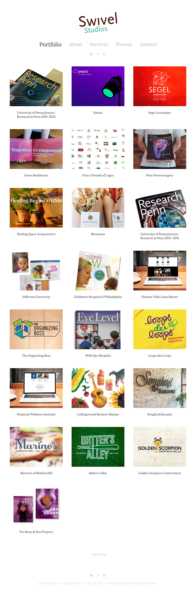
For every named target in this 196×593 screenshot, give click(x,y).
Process (124, 44)
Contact (148, 44)
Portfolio (50, 44)
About (75, 44)
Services (99, 44)
